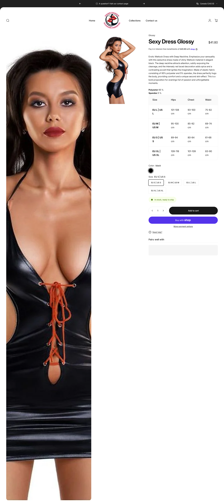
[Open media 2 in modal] (117, 69)
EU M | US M (173, 182)
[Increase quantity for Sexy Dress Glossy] (164, 210)
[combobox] (207, 3)
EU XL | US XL (157, 190)
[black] (151, 170)
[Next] (144, 3)
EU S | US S (156, 182)
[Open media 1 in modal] (48, 267)
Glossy (152, 35)
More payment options (183, 226)
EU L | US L (191, 182)
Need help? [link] (157, 232)
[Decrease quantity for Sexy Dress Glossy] (152, 210)
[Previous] (80, 3)
